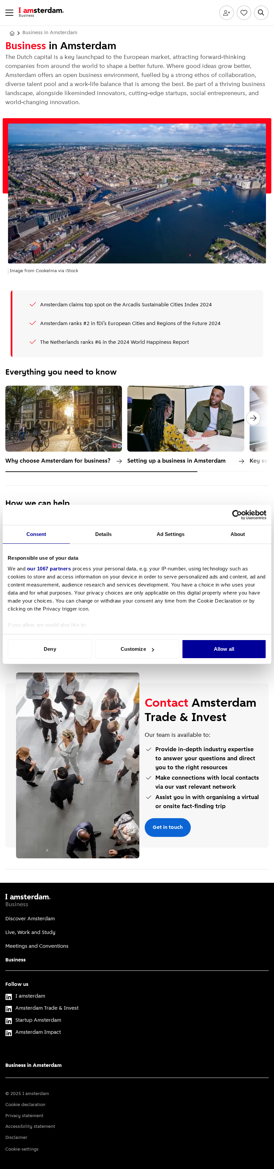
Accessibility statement (30, 1126)
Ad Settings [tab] (170, 534)
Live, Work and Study (30, 932)
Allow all (224, 649)
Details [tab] (103, 534)
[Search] (261, 12)
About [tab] (238, 534)
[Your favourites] (244, 12)
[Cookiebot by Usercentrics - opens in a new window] (237, 515)
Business (15, 960)
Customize (133, 649)
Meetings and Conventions (36, 946)
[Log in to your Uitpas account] (226, 12)
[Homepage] (12, 33)
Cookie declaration (25, 1104)
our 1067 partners (49, 568)
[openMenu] (9, 13)
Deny (50, 649)
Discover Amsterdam (30, 919)
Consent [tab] (36, 534)
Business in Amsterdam (33, 1065)
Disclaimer (16, 1137)
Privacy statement (24, 1115)
